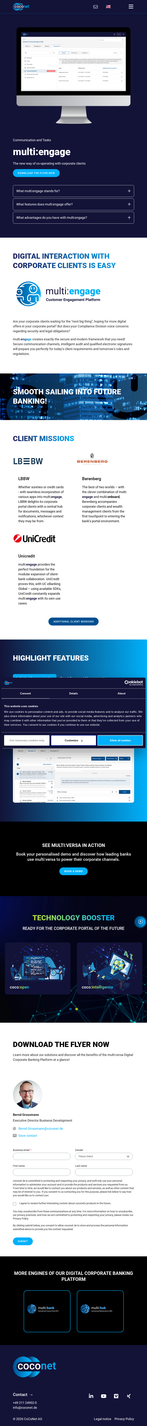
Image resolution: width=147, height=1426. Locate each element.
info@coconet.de (25, 1407)
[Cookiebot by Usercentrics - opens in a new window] (127, 683)
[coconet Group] (34, 1366)
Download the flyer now (36, 173)
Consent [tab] (25, 693)
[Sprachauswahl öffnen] (108, 6)
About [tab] (121, 693)
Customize (71, 740)
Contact (20, 1394)
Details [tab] (73, 693)
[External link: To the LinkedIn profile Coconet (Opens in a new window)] (91, 1396)
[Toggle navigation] (131, 7)
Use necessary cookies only (27, 740)
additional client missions (73, 621)
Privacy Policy (124, 1419)
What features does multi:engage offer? (44, 204)
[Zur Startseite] (21, 7)
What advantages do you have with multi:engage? (51, 217)
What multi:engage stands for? (38, 191)
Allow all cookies (120, 740)
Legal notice (102, 1419)
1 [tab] (70, 1009)
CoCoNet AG (33, 1419)
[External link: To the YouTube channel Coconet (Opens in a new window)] (103, 1396)
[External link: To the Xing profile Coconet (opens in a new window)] (129, 1396)
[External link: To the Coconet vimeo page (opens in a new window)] (116, 1396)
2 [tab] (76, 1009)
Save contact (27, 1135)
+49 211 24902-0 (25, 1403)
